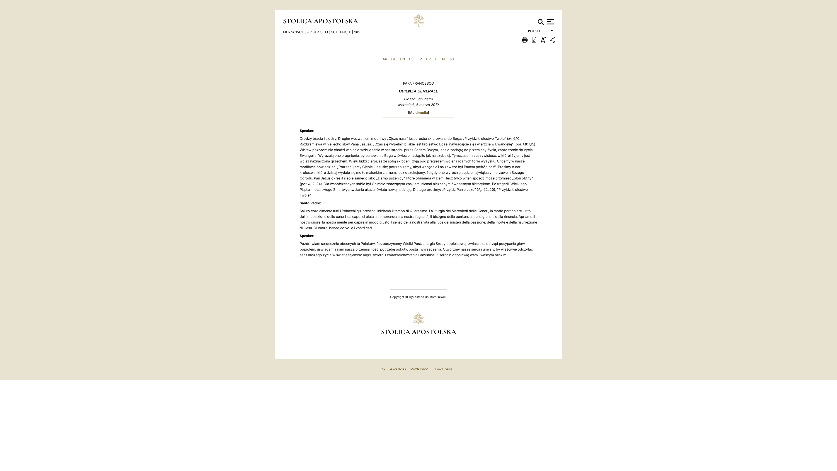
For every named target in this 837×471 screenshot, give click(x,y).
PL (444, 59)
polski (537, 32)
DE (393, 59)
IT (436, 59)
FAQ (383, 368)
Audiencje (341, 32)
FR (420, 59)
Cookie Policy (419, 368)
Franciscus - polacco (306, 32)
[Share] (553, 40)
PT (452, 59)
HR (428, 59)
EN (402, 59)
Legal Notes (398, 368)
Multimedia (418, 112)
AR (385, 59)
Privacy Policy (442, 368)
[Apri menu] (550, 22)
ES (411, 59)
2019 (356, 32)
